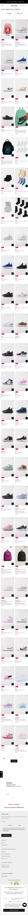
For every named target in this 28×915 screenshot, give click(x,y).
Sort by (19, 13)
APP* (24, 1)
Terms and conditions (6, 856)
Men (19, 901)
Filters (9, 13)
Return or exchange (5, 854)
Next (14, 761)
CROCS (2, 129)
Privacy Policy (4, 845)
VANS (2, 568)
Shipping (3, 851)
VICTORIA (17, 336)
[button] (13, 798)
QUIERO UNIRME (13, 910)
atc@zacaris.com (5, 866)
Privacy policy (16, 906)
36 (21, 757)
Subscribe (6, 835)
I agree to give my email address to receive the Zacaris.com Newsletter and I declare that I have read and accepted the (14, 905)
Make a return (4, 858)
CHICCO (17, 422)
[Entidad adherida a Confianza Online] (14, 884)
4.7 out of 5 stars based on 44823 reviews (14, 807)
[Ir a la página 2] (24, 757)
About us (3, 842)
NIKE (2, 42)
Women (11, 901)
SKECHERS (17, 42)
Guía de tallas (4, 876)
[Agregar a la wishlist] (13, 80)
